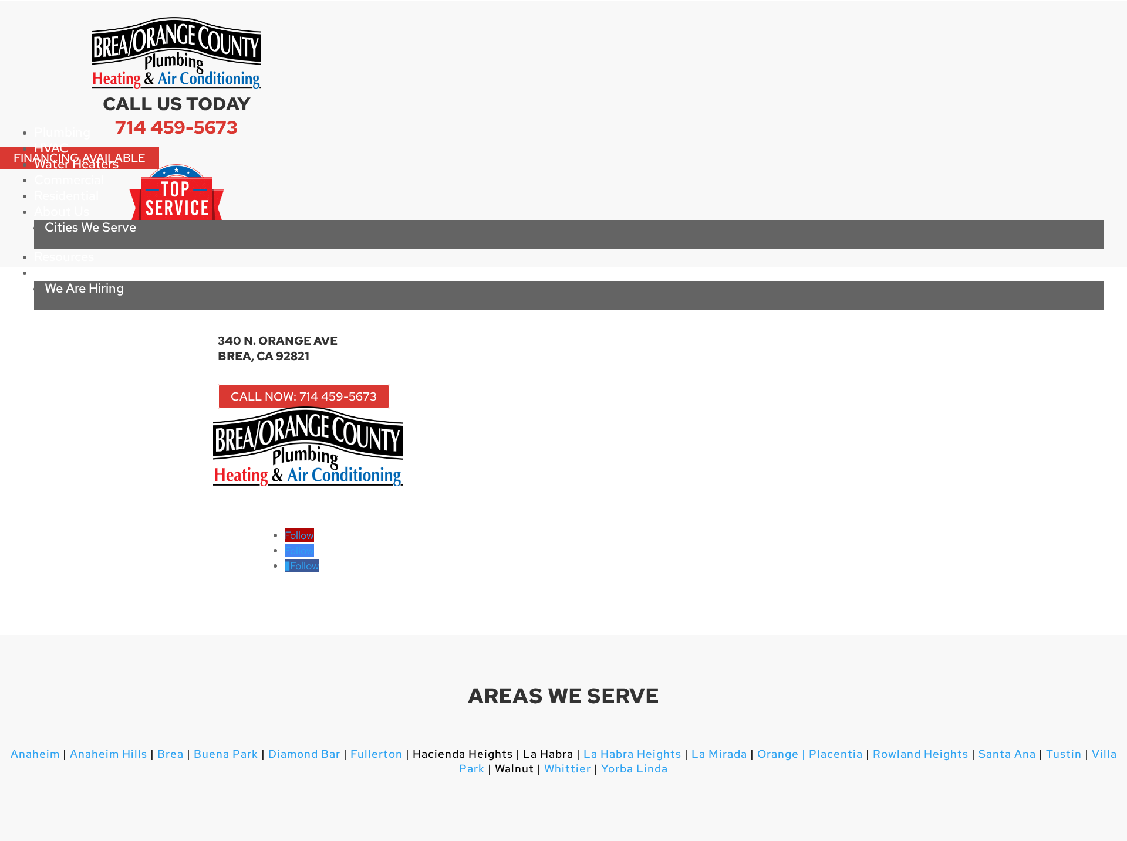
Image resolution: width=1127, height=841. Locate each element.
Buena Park (224, 754)
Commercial (69, 179)
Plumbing (62, 132)
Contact (58, 272)
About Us (61, 211)
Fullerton (376, 754)
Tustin (1064, 754)
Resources (64, 256)
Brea (170, 754)
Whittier (567, 768)
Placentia (834, 754)
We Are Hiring (84, 288)
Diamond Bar (304, 754)
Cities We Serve (90, 227)
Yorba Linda (634, 768)
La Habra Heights (632, 754)
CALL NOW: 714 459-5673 (304, 396)
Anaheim (35, 754)
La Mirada (719, 754)
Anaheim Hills (108, 754)
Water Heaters (76, 163)
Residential (66, 195)
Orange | (781, 754)
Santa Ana (1007, 754)
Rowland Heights (921, 754)
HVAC (51, 148)
